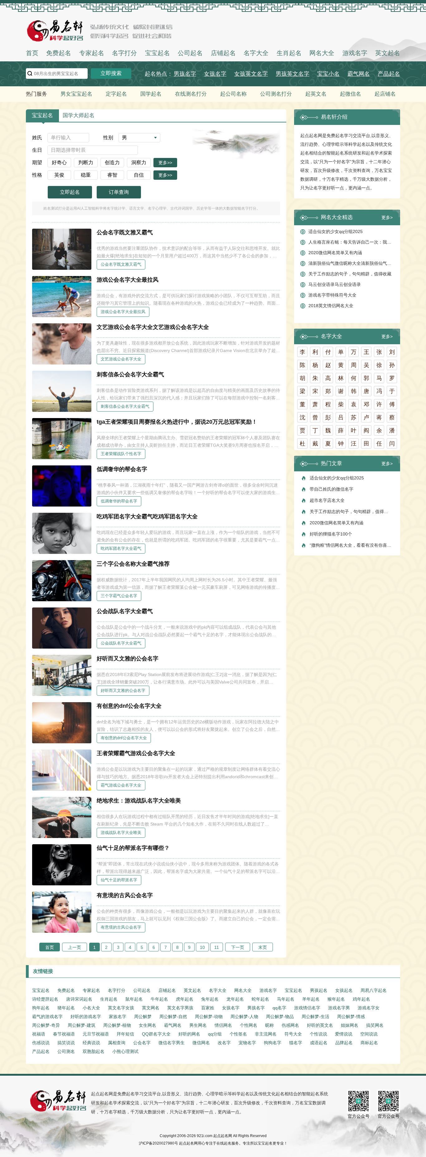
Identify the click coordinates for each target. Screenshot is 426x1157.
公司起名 (190, 53)
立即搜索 (111, 73)
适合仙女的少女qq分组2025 (335, 231)
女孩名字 (215, 74)
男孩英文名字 (292, 74)
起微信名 (350, 94)
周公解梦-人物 (244, 1016)
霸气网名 (358, 74)
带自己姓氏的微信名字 (331, 489)
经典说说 (91, 1042)
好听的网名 (189, 1033)
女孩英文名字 (251, 74)
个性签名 (238, 1033)
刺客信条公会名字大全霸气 (130, 374)
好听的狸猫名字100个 (331, 533)
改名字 (224, 1042)
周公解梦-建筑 (81, 1025)
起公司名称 (233, 94)
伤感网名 (290, 1025)
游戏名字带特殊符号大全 (332, 295)
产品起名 (389, 74)
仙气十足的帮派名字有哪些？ (133, 848)
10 (202, 947)
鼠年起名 (134, 999)
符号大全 (293, 1033)
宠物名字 (247, 1042)
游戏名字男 (339, 1007)
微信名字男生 (171, 1042)
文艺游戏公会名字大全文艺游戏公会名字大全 (153, 327)
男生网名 (198, 1025)
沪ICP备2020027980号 (158, 1143)
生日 (37, 150)
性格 (37, 175)
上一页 (74, 947)
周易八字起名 (374, 990)
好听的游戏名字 (85, 1016)
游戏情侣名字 (307, 1007)
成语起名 (318, 1042)
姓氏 (37, 137)
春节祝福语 (64, 1033)
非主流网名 (266, 1033)
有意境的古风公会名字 (125, 895)
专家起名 (91, 53)
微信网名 (201, 1042)
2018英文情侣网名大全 (330, 305)
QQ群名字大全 (156, 1033)
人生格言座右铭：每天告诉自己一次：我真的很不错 (351, 242)
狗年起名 (41, 1007)
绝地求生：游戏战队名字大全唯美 (139, 801)
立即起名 (70, 192)
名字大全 (256, 53)
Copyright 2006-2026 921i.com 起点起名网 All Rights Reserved (213, 1136)
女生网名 (147, 1025)
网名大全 (321, 53)
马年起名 (285, 999)
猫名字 (295, 1042)
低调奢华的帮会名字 (122, 469)
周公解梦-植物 (117, 1025)
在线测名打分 (191, 94)
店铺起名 (223, 53)
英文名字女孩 (121, 1007)
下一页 (237, 947)
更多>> (165, 162)
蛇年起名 (260, 999)
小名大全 (91, 1007)
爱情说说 (343, 1033)
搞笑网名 (375, 1025)
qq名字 (279, 1007)
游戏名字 (354, 53)
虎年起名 (184, 999)
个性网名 (248, 1025)
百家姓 (207, 1007)
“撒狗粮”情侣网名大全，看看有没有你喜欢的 (352, 545)
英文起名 (387, 53)
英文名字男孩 (180, 1007)
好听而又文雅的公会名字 (127, 658)
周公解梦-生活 (315, 1016)
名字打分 (124, 53)
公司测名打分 (276, 94)
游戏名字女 (369, 1007)
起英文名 (316, 94)
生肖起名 (289, 53)
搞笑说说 (66, 1042)
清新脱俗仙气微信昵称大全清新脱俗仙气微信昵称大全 (351, 263)
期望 (37, 162)
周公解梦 (143, 1016)
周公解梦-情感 (351, 1016)
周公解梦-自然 (173, 1016)
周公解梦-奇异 (46, 1025)
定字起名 (116, 94)
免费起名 (58, 53)
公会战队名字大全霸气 (125, 611)
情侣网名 (223, 1025)
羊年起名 (311, 999)
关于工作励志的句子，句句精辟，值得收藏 (349, 273)
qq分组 (215, 1033)
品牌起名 (344, 1042)
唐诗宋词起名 (79, 999)
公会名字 (142, 1042)
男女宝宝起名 (76, 94)
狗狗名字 (272, 1042)
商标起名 (369, 1042)
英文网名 (150, 1007)
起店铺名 (385, 94)
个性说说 (318, 1033)
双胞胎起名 (93, 1051)
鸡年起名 (361, 999)
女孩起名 (344, 990)
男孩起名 (318, 990)
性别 (108, 137)
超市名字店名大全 (327, 500)
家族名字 (117, 1016)
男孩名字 (185, 74)
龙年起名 (235, 999)
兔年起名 (210, 999)
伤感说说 (41, 1042)
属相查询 (116, 1042)
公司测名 (66, 1051)
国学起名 (151, 94)
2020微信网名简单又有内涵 (335, 252)
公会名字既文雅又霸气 (125, 232)
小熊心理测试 (125, 1051)
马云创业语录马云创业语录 (334, 284)
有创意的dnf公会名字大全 (129, 706)
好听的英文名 (320, 1025)
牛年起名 (159, 999)
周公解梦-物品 (280, 1016)
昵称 (269, 1025)
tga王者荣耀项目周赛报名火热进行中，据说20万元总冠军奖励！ (177, 422)
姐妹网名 (349, 1025)
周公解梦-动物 (209, 1016)
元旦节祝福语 (96, 1033)
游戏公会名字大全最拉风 (127, 280)
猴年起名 (336, 999)
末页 (262, 947)
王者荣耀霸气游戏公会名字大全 (136, 753)
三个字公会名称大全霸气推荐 (133, 564)
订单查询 (119, 192)
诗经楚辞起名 (45, 999)
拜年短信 (125, 1033)
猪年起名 (66, 1007)
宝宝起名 (157, 53)
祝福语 (38, 1033)
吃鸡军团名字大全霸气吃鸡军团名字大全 (147, 516)
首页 (32, 53)
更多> (387, 217)
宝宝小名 (328, 74)
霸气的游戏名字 (47, 1016)
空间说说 (369, 1033)
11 (216, 947)
